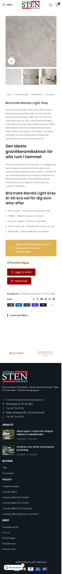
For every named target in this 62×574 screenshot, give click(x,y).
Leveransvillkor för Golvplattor (17, 508)
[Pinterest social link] (46, 299)
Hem (9, 94)
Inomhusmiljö (21, 94)
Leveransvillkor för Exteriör (15, 502)
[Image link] (15, 376)
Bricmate (50, 94)
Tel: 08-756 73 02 (15, 416)
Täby (4, 467)
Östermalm (8, 473)
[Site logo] (31, 4)
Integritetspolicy (10, 486)
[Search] (51, 5)
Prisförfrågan (8, 538)
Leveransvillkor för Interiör (15, 497)
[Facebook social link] (33, 299)
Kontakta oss (9, 543)
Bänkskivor (37, 94)
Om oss (6, 532)
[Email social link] (42, 299)
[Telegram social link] (54, 299)
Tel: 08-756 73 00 (15, 408)
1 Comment (32, 439)
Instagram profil (10, 527)
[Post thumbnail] (8, 435)
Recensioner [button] (15, 567)
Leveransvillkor (19, 315)
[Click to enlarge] (11, 61)
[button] (9, 41)
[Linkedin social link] (50, 299)
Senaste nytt (8, 549)
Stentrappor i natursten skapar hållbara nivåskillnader (35, 433)
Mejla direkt (21, 280)
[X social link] (37, 299)
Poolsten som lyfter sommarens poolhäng (35, 448)
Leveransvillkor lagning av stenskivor (20, 513)
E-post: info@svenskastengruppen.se (25, 399)
